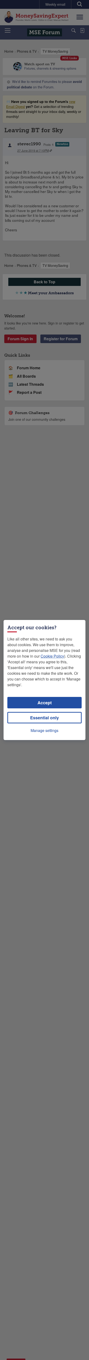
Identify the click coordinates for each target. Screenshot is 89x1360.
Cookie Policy (52, 656)
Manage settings (44, 730)
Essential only (44, 718)
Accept (44, 703)
